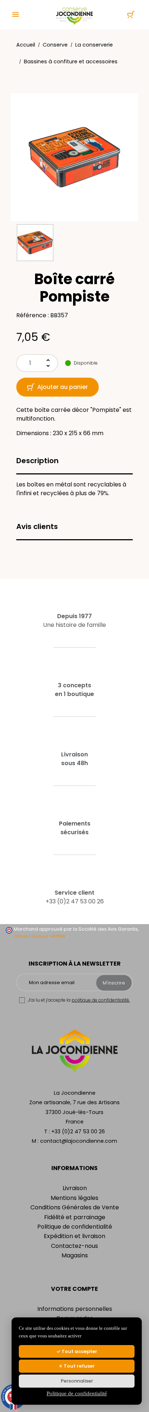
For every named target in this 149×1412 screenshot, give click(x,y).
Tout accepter (78, 1351)
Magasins (74, 1255)
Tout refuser (79, 1366)
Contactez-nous (74, 1246)
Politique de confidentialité (74, 1226)
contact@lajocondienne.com (78, 1141)
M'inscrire (114, 983)
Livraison (75, 1188)
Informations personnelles (74, 1309)
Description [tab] (37, 461)
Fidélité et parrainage (74, 1217)
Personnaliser (77, 1380)
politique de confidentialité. (101, 1000)
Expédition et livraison (74, 1236)
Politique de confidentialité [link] (77, 1393)
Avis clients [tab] (37, 526)
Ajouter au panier (62, 387)
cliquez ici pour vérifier (40, 936)
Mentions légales (74, 1198)
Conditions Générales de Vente (74, 1207)
